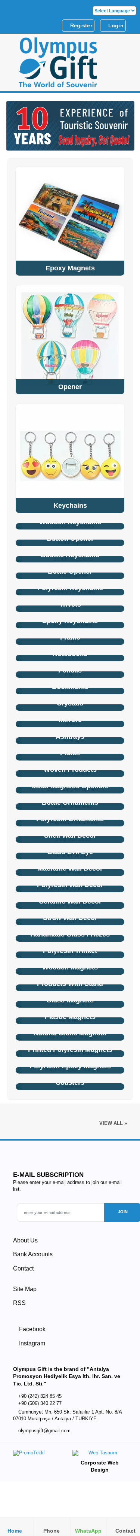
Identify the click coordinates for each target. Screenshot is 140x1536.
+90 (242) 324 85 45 (40, 1396)
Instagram (31, 1343)
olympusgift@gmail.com (44, 1430)
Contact (23, 1268)
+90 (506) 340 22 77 (40, 1403)
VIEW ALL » (113, 1123)
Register (80, 25)
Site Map (25, 1289)
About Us (25, 1240)
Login (115, 25)
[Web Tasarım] (99, 1454)
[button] (125, 64)
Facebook (32, 1329)
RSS (19, 1303)
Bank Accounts (33, 1254)
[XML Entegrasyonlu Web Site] (39, 1454)
